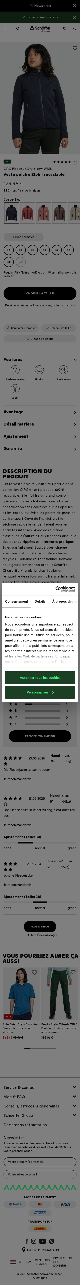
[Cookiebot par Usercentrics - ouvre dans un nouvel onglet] (56, 589)
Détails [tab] (40, 601)
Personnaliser (37, 692)
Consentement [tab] (16, 601)
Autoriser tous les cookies (40, 677)
